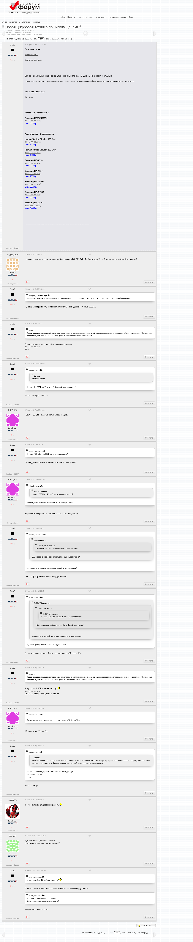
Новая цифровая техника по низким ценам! (41, 27)
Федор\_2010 (34, 295)
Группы (88, 17)
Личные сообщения (117, 17)
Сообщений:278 (12, 830)
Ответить (149, 282)
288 (47, 39)
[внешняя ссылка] (33, 347)
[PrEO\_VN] (27, 472)
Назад (21, 39)
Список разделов (9, 22)
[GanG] (27, 282)
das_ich (12, 836)
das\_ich (32, 896)
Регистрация (100, 17)
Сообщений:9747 (12, 248)
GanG (12, 45)
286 (35, 39)
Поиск (80, 17)
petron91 (12, 800)
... (48, 491)
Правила (71, 17)
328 (57, 39)
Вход (130, 17)
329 (62, 39)
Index (62, 17)
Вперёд (68, 39)
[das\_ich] (27, 917)
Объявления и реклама (29, 22)
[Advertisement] (79, 236)
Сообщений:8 (12, 284)
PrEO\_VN (33, 451)
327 (53, 39)
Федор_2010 (12, 255)
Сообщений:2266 (12, 865)
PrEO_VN (12, 410)
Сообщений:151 (12, 439)
